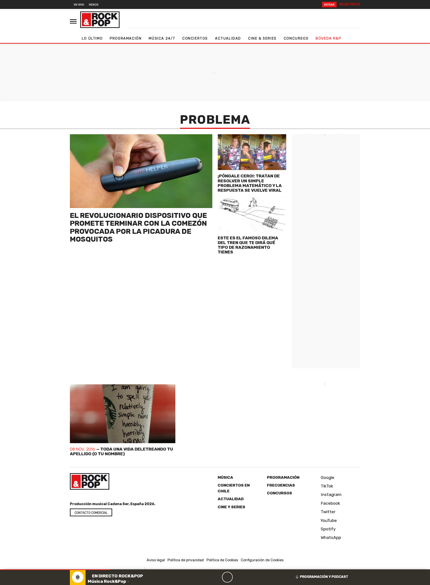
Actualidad (228, 38)
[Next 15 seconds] (238, 577)
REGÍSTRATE (349, 4)
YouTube (328, 520)
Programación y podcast (324, 577)
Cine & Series (262, 38)
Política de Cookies (222, 560)
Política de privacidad (186, 560)
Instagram (331, 494)
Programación (126, 38)
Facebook (330, 503)
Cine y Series (231, 507)
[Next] (248, 577)
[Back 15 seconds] (216, 577)
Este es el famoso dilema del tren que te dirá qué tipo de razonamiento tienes (248, 245)
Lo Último (92, 38)
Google (327, 477)
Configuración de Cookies (262, 560)
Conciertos (195, 38)
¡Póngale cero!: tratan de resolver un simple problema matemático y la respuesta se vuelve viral (250, 183)
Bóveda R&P (328, 38)
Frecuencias (281, 485)
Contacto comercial (91, 513)
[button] (55, 569)
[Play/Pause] (227, 577)
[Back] (205, 577)
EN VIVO (79, 4)
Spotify (328, 529)
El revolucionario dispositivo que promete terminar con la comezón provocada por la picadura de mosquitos (138, 227)
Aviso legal (156, 560)
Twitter (327, 511)
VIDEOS (94, 4)
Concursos (296, 38)
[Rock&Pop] (100, 19)
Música (225, 477)
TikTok (326, 486)
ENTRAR (329, 4)
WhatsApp (330, 537)
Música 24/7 (162, 38)
